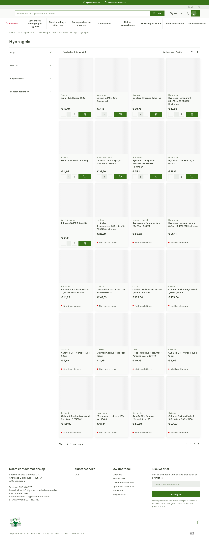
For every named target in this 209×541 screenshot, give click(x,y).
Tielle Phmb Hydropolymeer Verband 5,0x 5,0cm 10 (147, 354)
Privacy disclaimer (51, 533)
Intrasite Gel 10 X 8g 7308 (74, 222)
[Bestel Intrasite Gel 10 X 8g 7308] (84, 243)
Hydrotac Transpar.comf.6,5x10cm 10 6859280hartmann (111, 226)
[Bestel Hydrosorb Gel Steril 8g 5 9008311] (192, 176)
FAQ (77, 474)
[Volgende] (198, 443)
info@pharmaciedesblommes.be (40, 490)
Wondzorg (43, 32)
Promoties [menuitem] (13, 23)
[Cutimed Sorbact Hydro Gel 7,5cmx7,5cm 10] (183, 266)
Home (12, 32)
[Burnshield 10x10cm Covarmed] (111, 75)
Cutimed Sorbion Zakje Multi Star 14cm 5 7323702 (76, 417)
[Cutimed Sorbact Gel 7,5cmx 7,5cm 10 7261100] (147, 266)
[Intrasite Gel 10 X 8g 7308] (76, 200)
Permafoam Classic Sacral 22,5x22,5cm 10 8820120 (75, 291)
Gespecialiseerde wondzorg (64, 32)
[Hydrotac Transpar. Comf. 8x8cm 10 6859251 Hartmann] (183, 200)
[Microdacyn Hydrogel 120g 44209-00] (111, 393)
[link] (187, 443)
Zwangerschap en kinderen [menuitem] (82, 23)
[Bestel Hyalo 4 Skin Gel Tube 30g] (84, 176)
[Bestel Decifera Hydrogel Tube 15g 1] (156, 114)
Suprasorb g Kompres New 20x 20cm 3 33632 (146, 224)
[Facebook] (198, 522)
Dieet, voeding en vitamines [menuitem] (59, 23)
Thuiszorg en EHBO (26, 32)
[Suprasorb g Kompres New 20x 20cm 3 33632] (147, 200)
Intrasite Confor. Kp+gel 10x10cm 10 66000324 (109, 162)
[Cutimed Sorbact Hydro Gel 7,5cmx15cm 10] (111, 266)
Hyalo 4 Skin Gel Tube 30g (74, 160)
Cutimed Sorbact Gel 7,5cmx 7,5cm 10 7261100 (147, 291)
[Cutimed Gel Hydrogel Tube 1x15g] (76, 329)
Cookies (65, 533)
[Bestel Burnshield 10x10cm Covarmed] (120, 114)
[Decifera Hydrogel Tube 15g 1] (147, 75)
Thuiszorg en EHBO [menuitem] (151, 24)
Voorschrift (118, 490)
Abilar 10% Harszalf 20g (73, 97)
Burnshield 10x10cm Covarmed (107, 99)
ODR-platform (77, 533)
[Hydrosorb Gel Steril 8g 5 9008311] (183, 137)
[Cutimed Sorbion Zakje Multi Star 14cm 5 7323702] (76, 393)
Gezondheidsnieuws (123, 482)
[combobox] (82, 13)
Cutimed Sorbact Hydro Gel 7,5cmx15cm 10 (111, 291)
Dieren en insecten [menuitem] (175, 24)
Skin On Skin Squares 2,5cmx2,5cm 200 (143, 417)
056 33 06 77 (25, 487)
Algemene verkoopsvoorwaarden (25, 533)
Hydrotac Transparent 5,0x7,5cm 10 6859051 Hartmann (179, 101)
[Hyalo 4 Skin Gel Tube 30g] (76, 137)
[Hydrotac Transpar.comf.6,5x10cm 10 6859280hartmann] (111, 200)
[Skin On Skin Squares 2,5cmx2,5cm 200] (147, 393)
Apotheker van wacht (124, 486)
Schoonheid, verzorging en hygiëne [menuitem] (37, 23)
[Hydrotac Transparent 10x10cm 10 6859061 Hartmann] (147, 137)
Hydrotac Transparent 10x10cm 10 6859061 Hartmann (144, 163)
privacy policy (158, 506)
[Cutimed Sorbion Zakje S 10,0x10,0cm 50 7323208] (183, 393)
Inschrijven (176, 494)
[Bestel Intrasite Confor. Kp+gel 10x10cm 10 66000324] (120, 176)
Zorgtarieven (119, 494)
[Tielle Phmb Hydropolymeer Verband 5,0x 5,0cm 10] (147, 329)
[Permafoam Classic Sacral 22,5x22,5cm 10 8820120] (76, 266)
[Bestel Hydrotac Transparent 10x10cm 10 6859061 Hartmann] (156, 176)
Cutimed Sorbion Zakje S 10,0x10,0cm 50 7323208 (181, 417)
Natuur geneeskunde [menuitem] (130, 23)
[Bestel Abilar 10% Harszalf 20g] (84, 114)
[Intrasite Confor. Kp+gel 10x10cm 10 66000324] (111, 137)
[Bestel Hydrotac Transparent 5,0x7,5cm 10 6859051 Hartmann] (192, 114)
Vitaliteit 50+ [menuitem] (107, 24)
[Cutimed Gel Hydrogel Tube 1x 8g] (183, 329)
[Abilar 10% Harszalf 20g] (76, 75)
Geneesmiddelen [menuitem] (199, 24)
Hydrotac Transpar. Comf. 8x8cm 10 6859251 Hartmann (183, 224)
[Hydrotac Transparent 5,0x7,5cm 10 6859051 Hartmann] (183, 75)
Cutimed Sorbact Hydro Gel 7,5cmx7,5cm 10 (182, 291)
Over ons (117, 474)
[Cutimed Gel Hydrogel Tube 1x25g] (111, 329)
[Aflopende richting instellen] (198, 51)
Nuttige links (119, 478)
